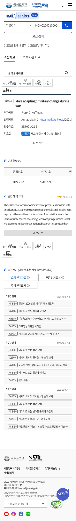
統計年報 (18, 380)
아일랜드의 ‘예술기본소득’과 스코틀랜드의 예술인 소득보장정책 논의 (37, 427)
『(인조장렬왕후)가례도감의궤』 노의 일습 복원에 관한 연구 (38, 319)
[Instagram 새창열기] (13, 513)
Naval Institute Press (51, 119)
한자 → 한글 (25, 83)
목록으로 (7, 91)
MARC (38, 83)
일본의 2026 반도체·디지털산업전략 (31, 303)
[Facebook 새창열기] (21, 513)
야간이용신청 (9, 83)
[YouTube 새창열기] (6, 513)
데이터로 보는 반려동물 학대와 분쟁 (31, 411)
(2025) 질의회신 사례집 (25, 326)
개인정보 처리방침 (12, 468)
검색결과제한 (15, 73)
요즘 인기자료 (18, 277)
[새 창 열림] (56, 504)
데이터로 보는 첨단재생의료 (27, 311)
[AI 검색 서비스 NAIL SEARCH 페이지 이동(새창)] (21, 15)
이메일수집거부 (33, 468)
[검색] (67, 25)
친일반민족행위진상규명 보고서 (29, 419)
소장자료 (9, 57)
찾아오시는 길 (51, 468)
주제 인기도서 (18, 285)
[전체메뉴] (70, 5)
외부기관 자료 (31, 57)
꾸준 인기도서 (53, 277)
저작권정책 (9, 472)
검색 (61, 5)
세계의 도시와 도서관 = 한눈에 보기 (31, 357)
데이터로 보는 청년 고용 (25, 350)
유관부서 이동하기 (17, 504)
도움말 (28, 277)
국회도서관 (16, 5)
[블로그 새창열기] (28, 513)
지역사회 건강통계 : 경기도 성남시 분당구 (34, 333)
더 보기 (47, 83)
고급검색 (38, 36)
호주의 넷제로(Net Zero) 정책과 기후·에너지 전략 (38, 365)
